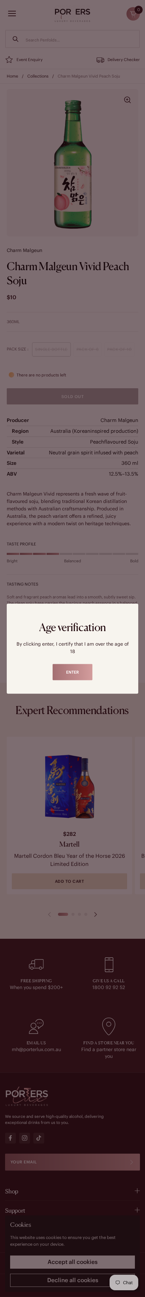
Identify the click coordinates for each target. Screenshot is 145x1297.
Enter (72, 671)
